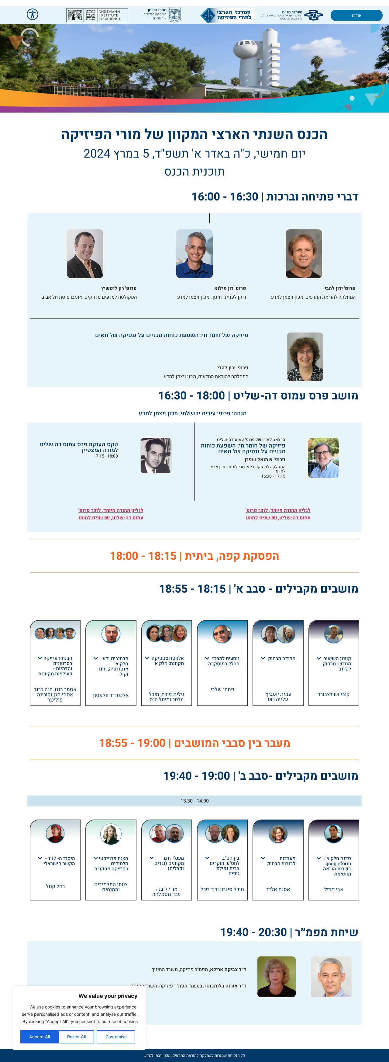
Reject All (76, 1036)
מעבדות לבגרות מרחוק (281, 861)
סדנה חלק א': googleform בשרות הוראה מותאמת (337, 866)
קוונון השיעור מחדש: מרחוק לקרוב (337, 664)
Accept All (39, 1036)
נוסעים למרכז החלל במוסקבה (223, 661)
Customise (116, 1036)
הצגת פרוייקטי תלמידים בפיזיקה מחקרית (111, 863)
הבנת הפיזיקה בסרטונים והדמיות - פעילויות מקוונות (55, 666)
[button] (334, 663)
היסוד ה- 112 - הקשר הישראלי (59, 861)
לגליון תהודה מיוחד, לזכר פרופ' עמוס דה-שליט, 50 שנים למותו (278, 514)
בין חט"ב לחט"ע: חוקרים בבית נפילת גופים (224, 866)
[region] (79, 1018)
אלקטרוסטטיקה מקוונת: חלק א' (168, 661)
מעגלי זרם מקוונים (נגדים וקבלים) (169, 863)
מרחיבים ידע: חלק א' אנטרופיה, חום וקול (113, 666)
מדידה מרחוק (281, 658)
